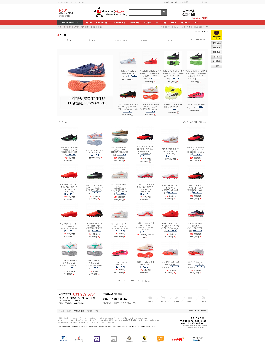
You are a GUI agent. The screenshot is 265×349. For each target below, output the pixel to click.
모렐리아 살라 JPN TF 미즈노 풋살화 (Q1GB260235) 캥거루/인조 (95, 264)
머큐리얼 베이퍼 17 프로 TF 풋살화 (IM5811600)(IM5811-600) (170, 227)
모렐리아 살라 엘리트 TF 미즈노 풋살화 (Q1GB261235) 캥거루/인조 (69, 264)
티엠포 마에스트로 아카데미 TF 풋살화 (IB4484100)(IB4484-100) (145, 226)
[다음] (144, 281)
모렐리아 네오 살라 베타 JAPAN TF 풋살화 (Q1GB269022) (127, 73)
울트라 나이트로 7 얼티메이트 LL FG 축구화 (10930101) (195, 264)
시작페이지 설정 (63, 2)
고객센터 (74, 2)
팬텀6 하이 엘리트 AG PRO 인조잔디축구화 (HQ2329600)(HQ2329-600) (94, 227)
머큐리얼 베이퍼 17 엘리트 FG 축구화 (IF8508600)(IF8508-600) (69, 226)
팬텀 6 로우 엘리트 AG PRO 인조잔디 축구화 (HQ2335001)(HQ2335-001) (69, 151)
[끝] (149, 281)
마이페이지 (182, 2)
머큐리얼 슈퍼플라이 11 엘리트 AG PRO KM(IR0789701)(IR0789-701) (119, 151)
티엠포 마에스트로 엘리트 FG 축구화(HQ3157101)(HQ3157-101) (170, 189)
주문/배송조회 (202, 2)
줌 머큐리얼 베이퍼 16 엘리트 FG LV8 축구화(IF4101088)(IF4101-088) (128, 107)
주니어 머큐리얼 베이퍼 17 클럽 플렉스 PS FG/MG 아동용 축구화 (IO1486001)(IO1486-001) (173, 75)
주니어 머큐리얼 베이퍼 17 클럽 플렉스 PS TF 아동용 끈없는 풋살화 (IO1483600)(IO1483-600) (150, 75)
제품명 (199, 122)
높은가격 (185, 122)
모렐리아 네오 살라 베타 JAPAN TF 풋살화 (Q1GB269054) (150, 107)
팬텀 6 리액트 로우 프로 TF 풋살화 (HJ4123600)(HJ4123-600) (196, 151)
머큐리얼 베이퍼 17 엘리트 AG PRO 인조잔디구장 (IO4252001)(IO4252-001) (94, 189)
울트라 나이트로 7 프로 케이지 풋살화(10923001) (170, 264)
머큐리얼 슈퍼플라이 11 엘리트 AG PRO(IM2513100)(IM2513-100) (120, 189)
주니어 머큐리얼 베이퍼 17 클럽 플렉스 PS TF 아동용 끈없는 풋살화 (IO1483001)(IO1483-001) (196, 75)
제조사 (205, 122)
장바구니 (193, 2)
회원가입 (174, 2)
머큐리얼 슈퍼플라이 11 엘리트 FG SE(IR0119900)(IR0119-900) (195, 227)
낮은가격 (193, 122)
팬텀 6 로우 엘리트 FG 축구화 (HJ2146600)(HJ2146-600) (196, 189)
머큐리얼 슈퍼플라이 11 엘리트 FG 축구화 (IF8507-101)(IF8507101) (119, 226)
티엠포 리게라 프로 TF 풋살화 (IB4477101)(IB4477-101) (170, 151)
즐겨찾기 (82, 2)
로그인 (166, 2)
